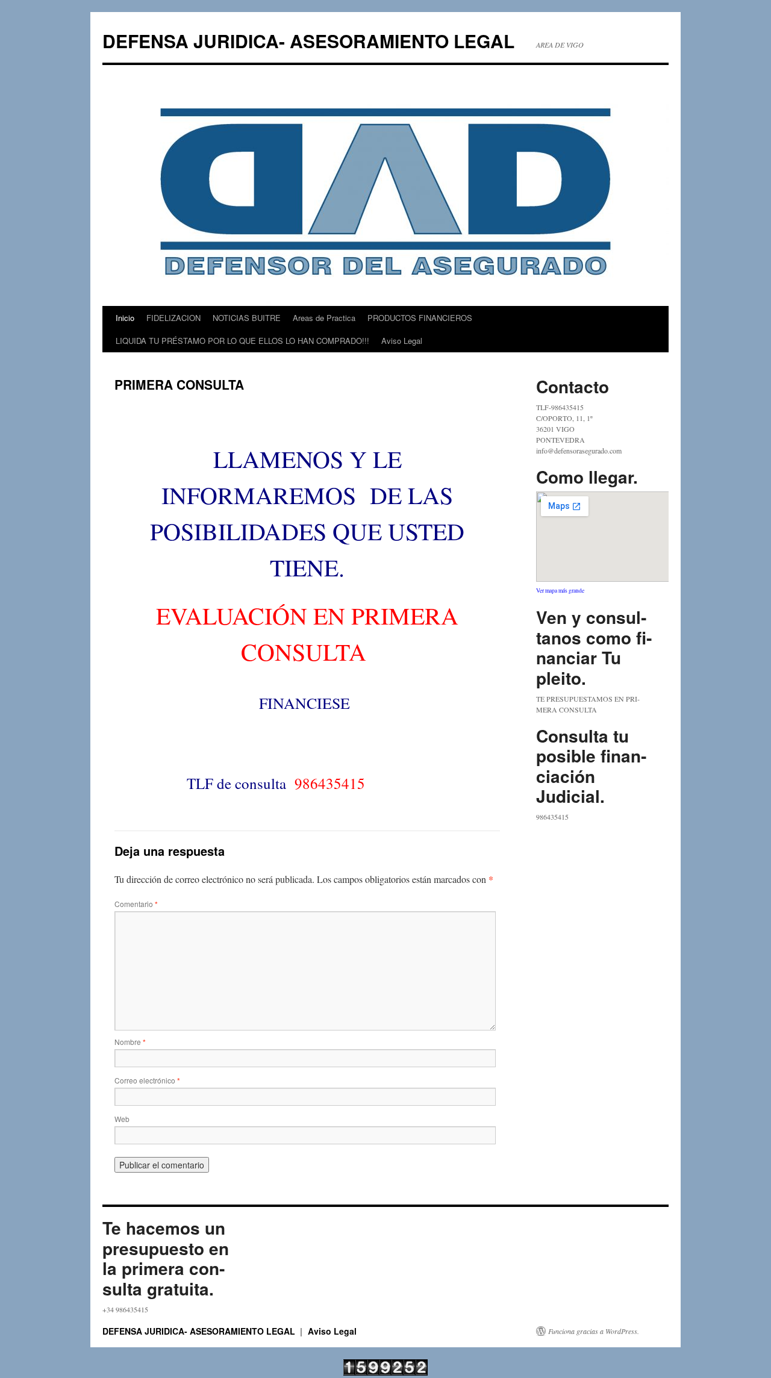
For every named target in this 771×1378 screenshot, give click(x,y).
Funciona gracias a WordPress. (593, 1331)
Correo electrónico (147, 1080)
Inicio (125, 317)
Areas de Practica (324, 317)
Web (122, 1119)
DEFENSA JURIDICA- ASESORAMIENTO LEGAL (308, 41)
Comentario (136, 904)
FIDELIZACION (173, 317)
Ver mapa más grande (560, 590)
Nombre (130, 1042)
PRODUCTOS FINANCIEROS (419, 317)
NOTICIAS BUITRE (247, 317)
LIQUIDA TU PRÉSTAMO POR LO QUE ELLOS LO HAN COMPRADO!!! (242, 340)
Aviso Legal (401, 340)
